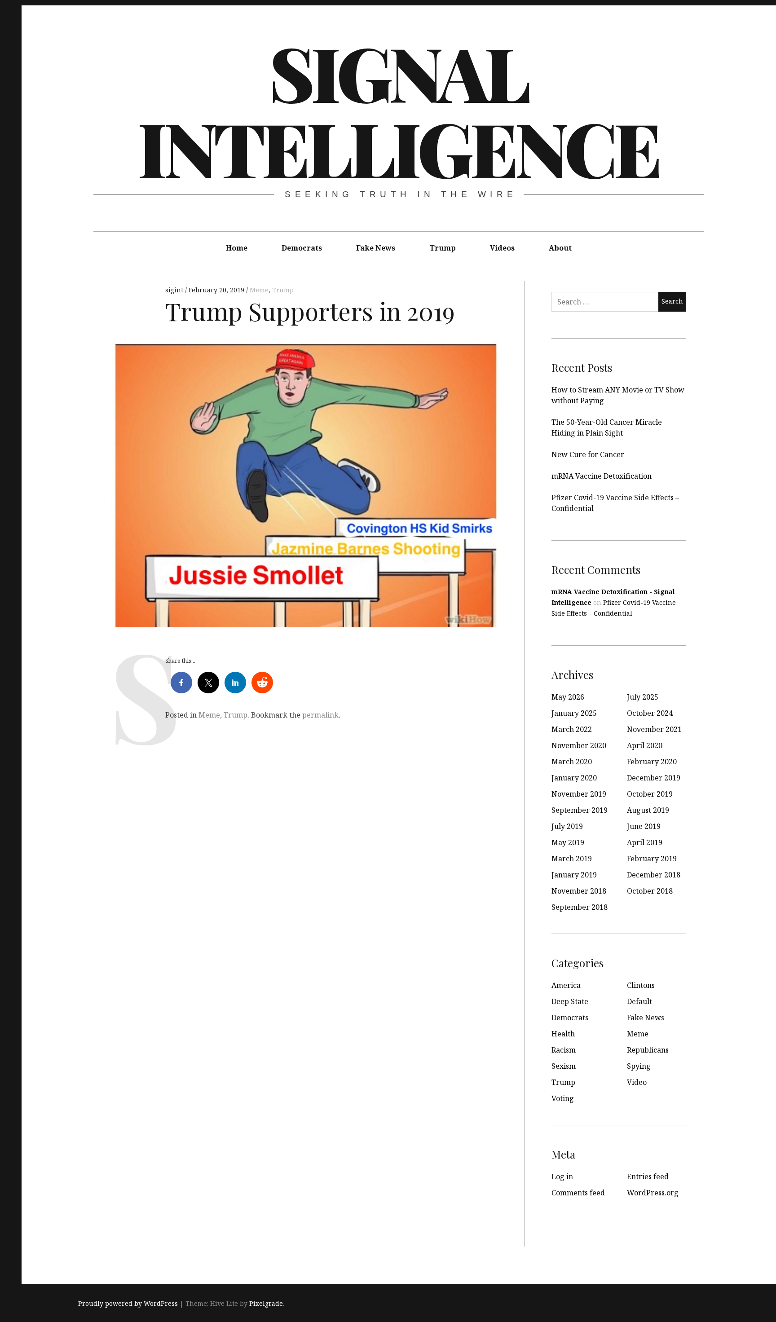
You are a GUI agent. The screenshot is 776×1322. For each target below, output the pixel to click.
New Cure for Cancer (587, 454)
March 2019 (571, 859)
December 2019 (653, 778)
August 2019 (648, 810)
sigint (175, 290)
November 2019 (578, 794)
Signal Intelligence (397, 109)
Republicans (648, 1050)
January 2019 (574, 875)
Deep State (569, 1001)
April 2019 (644, 842)
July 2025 (642, 697)
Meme (259, 290)
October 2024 (650, 713)
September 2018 (579, 907)
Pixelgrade (266, 1303)
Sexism (563, 1066)
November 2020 (578, 745)
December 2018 (653, 875)
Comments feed (578, 1193)
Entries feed (648, 1176)
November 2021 (654, 729)
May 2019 (567, 842)
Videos (502, 248)
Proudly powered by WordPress (128, 1303)
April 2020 (644, 745)
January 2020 (574, 778)
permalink (320, 715)
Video (637, 1082)
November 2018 (578, 891)
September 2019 (579, 810)
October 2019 (650, 794)
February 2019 (652, 859)
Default (639, 1001)
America (566, 985)
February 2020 (652, 762)
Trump (442, 248)
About (560, 248)
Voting (562, 1098)
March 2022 (571, 729)
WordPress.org (653, 1193)
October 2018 (650, 891)
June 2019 (644, 826)
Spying (639, 1066)
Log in (562, 1176)
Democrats (302, 248)
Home (236, 248)
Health (563, 1034)
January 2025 (574, 713)
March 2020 (571, 762)
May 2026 (567, 697)
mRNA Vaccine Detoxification (601, 476)
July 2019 (567, 826)
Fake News (375, 248)
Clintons (641, 985)
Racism (563, 1050)
